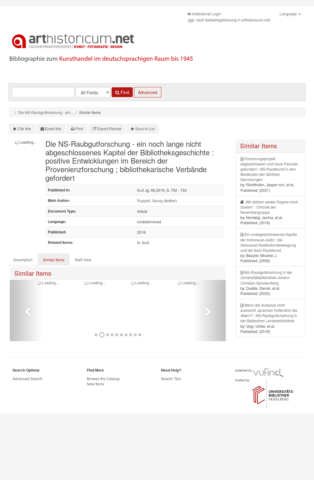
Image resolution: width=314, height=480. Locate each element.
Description (23, 259)
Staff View (83, 259)
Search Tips (171, 378)
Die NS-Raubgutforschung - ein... (45, 112)
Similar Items (53, 259)
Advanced (147, 92)
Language (289, 13)
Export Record (109, 128)
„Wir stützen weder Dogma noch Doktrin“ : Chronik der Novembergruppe (269, 207)
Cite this (24, 128)
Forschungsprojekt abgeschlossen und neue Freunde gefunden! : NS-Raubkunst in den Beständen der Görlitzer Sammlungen (269, 169)
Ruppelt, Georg (150, 200)
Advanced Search (27, 378)
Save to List (145, 128)
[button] (26, 310)
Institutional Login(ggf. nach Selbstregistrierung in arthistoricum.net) (229, 16)
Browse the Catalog (103, 378)
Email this (53, 128)
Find (124, 92)
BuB (140, 190)
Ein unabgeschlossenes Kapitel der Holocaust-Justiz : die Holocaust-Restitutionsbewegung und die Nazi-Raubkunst (268, 242)
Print (79, 128)
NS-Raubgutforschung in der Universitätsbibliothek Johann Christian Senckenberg (266, 277)
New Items (95, 383)
